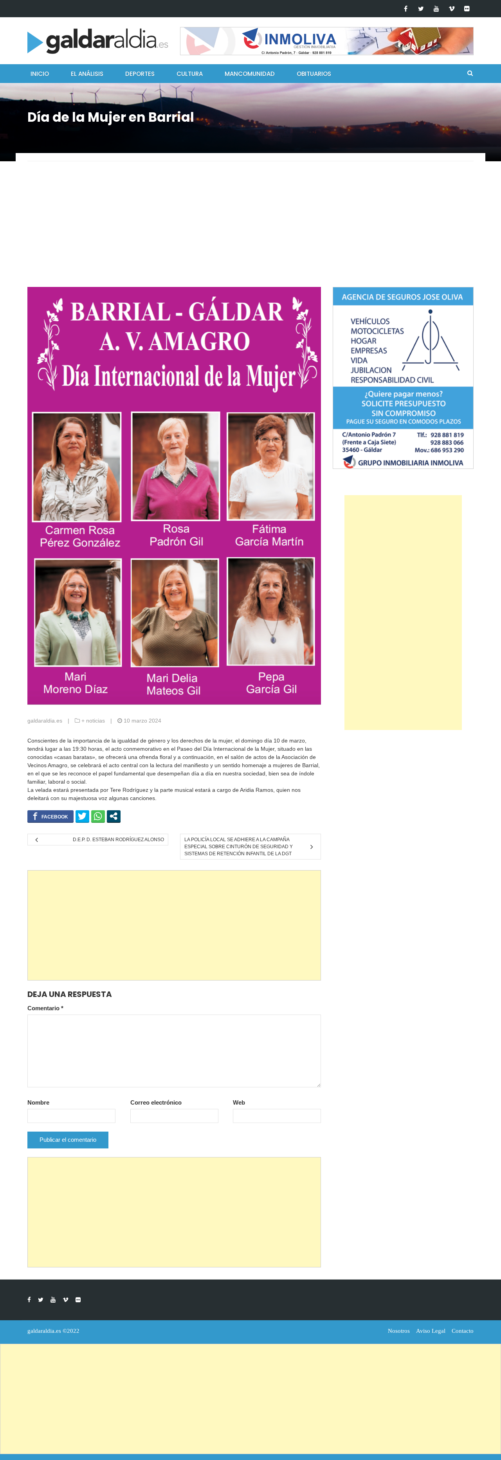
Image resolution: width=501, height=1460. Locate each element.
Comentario (45, 1008)
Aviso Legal (430, 1331)
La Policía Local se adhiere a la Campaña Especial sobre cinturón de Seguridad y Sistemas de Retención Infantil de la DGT (238, 846)
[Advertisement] (250, 228)
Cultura (190, 74)
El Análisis (87, 74)
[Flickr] (467, 8)
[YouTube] (436, 8)
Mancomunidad (250, 74)
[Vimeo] (451, 8)
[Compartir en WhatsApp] (98, 816)
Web (239, 1102)
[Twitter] (421, 8)
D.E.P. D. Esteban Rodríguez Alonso (118, 839)
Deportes (140, 74)
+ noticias (93, 720)
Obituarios (314, 74)
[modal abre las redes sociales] (114, 816)
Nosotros (399, 1331)
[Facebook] (406, 8)
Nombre (38, 1102)
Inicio (40, 74)
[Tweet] (82, 816)
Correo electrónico (156, 1102)
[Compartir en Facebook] (50, 816)
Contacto (463, 1331)
